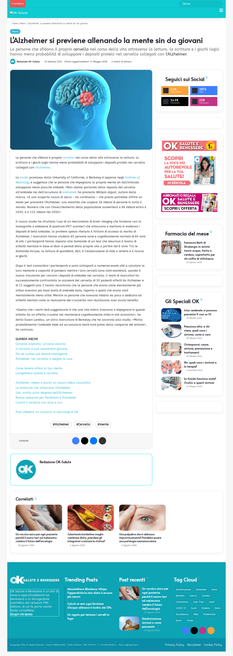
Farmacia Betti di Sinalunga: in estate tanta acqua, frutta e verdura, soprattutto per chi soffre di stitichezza (199, 250)
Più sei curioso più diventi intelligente (41, 354)
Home (15, 23)
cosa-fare (198, 602)
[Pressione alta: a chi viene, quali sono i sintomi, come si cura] (171, 331)
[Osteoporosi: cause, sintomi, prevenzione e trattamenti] (171, 349)
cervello (81, 49)
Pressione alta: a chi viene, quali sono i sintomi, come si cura (197, 330)
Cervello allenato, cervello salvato (41, 344)
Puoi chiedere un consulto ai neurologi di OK (47, 412)
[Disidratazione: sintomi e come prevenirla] (129, 623)
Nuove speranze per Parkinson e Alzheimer (46, 397)
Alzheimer (62, 424)
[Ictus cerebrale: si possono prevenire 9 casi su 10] (171, 315)
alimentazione (183, 589)
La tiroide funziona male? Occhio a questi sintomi (200, 380)
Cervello (84, 424)
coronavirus (182, 602)
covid (211, 602)
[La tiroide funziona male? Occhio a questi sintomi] (171, 383)
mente (104, 424)
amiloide (68, 192)
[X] (84, 440)
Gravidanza (182, 614)
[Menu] (221, 12)
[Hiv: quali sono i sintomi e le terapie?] (171, 367)
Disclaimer (194, 645)
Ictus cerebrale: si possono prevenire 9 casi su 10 (200, 312)
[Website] (42, 468)
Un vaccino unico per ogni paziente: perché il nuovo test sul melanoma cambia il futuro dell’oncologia (37, 537)
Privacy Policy (174, 645)
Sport (179, 620)
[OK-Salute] (19, 12)
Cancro (193, 596)
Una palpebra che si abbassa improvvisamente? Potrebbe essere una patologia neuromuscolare (140, 537)
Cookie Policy (213, 645)
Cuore (194, 608)
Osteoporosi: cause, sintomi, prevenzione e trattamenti (198, 348)
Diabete (206, 608)
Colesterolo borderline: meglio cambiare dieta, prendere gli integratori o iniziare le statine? (86, 537)
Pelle (195, 614)
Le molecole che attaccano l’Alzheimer (43, 387)
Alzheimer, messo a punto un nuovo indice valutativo (53, 382)
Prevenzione (209, 614)
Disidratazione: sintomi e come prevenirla (151, 622)
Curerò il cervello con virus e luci (39, 402)
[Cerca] (215, 12)
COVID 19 (181, 608)
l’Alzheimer (42, 167)
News (22, 23)
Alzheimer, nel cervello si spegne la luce (44, 359)
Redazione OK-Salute (28, 61)
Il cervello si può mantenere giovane (42, 349)
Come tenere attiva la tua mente (39, 368)
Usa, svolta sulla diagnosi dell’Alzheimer (44, 392)
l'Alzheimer (176, 54)
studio (24, 177)
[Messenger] (93, 440)
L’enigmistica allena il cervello (37, 373)
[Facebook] (75, 440)
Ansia (214, 589)
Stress (190, 620)
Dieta (217, 608)
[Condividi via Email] (102, 440)
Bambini (180, 596)
